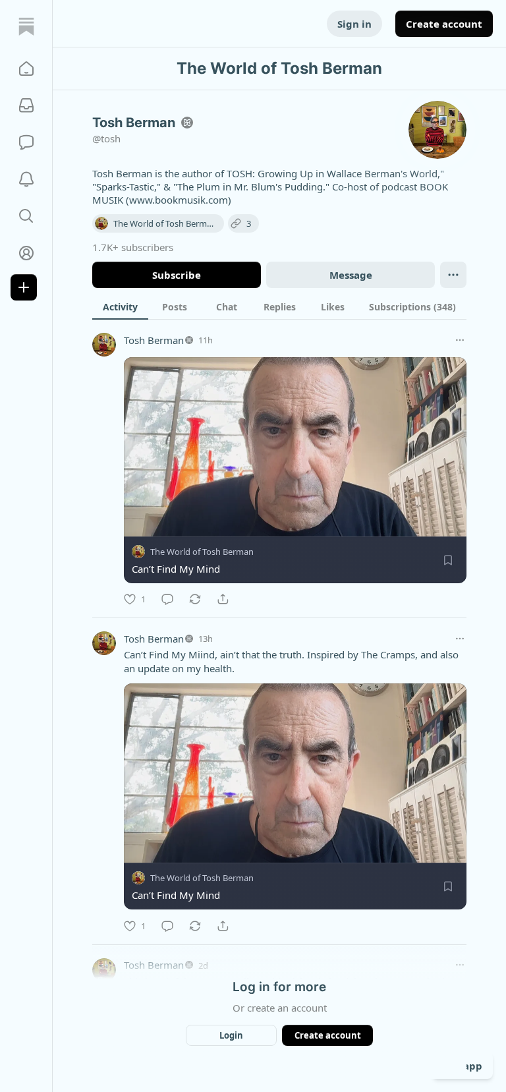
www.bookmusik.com (178, 199)
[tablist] (279, 306)
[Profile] (26, 253)
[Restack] (195, 599)
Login (231, 1035)
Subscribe (176, 274)
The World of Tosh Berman (202, 552)
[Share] (222, 599)
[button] (26, 68)
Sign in (354, 23)
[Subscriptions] (26, 105)
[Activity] (26, 179)
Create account (444, 23)
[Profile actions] (453, 275)
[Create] (24, 287)
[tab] (120, 306)
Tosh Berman (154, 340)
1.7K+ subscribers (132, 247)
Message (350, 274)
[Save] (448, 560)
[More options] (459, 340)
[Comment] (167, 599)
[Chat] (26, 142)
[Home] (26, 26)
